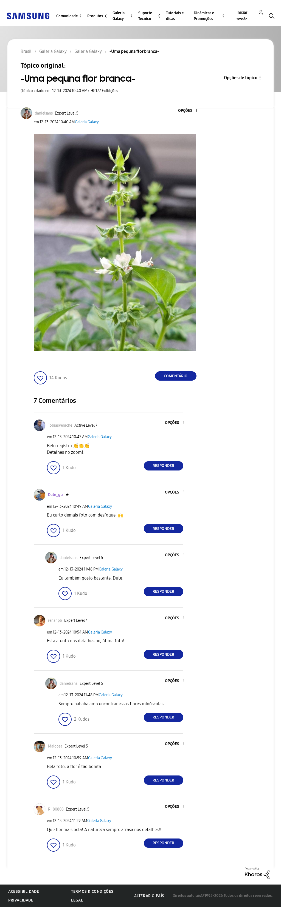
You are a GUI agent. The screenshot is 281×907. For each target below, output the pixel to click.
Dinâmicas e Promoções (204, 16)
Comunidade (67, 16)
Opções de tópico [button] (240, 77)
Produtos (95, 16)
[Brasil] (28, 15)
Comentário (175, 376)
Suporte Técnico (145, 16)
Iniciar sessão (242, 15)
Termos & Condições (92, 891)
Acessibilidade (23, 891)
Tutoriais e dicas (175, 16)
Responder (163, 465)
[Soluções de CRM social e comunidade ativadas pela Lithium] (257, 872)
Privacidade (20, 900)
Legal (77, 900)
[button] (186, 110)
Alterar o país (149, 896)
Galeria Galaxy (119, 16)
